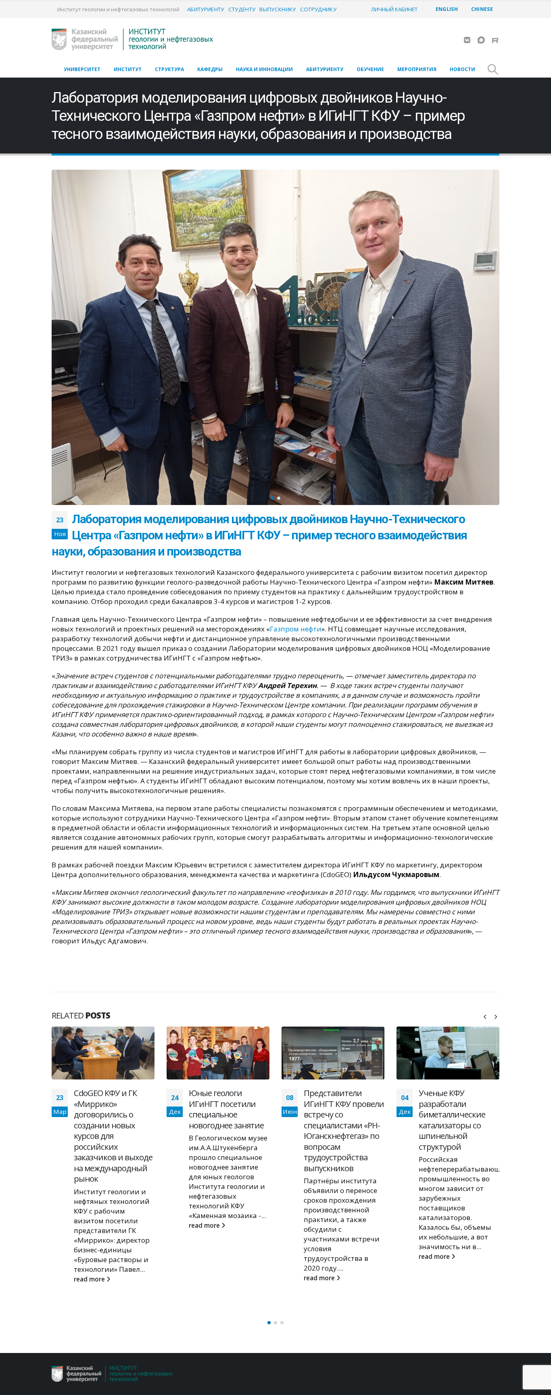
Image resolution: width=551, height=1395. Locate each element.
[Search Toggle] (493, 69)
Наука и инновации (264, 69)
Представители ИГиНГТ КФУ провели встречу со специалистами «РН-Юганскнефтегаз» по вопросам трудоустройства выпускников (229, 1130)
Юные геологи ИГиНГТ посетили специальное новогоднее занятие (111, 1109)
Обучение (370, 69)
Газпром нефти (295, 628)
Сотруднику (318, 9)
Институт (128, 69)
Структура (169, 69)
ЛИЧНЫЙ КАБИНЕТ (394, 9)
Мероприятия (416, 69)
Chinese (482, 9)
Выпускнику (277, 9)
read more (90, 1225)
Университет (82, 69)
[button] (54, 337)
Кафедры (210, 69)
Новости (462, 69)
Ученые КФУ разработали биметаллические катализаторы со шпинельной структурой (337, 1119)
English (447, 9)
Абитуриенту (205, 9)
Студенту (242, 9)
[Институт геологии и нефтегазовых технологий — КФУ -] (132, 39)
